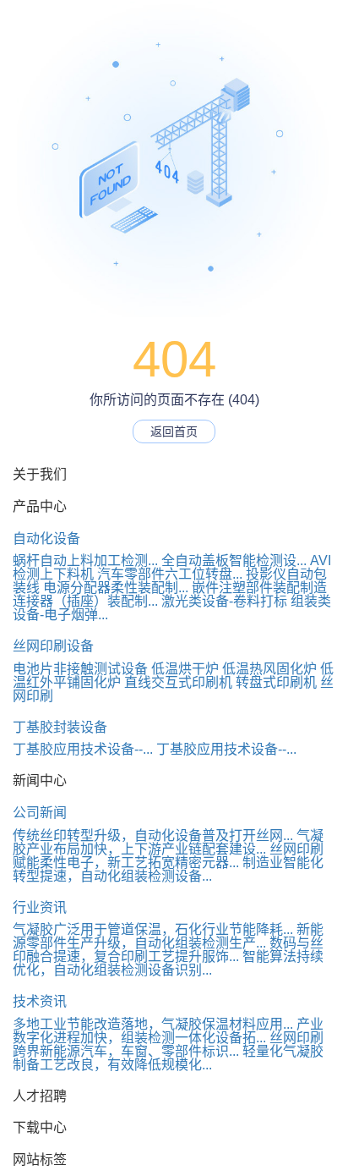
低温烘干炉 (185, 669)
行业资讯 (40, 907)
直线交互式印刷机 (178, 682)
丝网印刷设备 (53, 646)
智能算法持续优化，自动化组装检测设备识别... (168, 963)
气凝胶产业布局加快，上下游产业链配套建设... (168, 842)
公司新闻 (40, 812)
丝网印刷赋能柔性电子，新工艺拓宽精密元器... (168, 856)
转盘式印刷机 (276, 682)
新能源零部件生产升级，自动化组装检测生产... (168, 936)
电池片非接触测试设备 (80, 669)
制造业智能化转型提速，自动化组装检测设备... (168, 869)
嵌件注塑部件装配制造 (259, 587)
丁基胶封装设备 (60, 727)
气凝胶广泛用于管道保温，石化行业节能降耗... (153, 929)
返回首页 (174, 431)
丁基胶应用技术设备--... (83, 749)
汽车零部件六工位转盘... (169, 574)
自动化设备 (46, 538)
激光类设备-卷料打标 (224, 601)
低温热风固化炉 (269, 669)
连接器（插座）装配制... (85, 601)
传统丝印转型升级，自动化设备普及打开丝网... (153, 835)
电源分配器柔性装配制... (115, 587)
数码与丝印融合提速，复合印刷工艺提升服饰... (168, 950)
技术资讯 (40, 1001)
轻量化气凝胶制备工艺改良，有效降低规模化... (168, 1058)
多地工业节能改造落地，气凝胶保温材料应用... (153, 1024)
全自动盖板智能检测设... (234, 560)
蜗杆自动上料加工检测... (85, 560)
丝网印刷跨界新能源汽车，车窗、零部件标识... (168, 1044)
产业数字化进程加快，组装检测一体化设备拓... (168, 1031)
